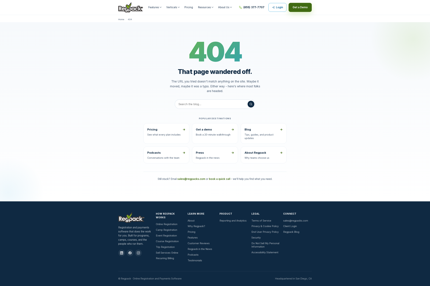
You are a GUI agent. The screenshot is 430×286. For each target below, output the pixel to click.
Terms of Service (261, 220)
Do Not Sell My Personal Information (265, 245)
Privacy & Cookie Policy (265, 226)
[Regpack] (135, 217)
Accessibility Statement (264, 252)
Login (279, 7)
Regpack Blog (291, 231)
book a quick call (219, 179)
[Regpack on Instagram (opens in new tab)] (138, 253)
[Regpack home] (130, 7)
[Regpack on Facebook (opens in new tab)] (130, 253)
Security (256, 237)
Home (121, 19)
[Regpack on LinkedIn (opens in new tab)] (121, 253)
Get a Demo (300, 7)
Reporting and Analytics (233, 220)
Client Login (290, 226)
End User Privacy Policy (265, 231)
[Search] (251, 104)
